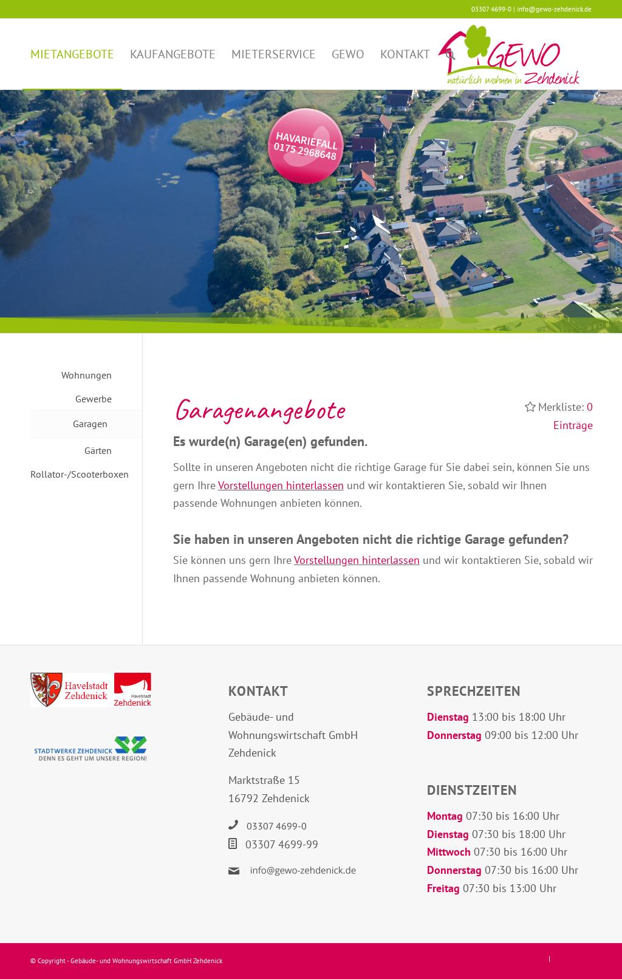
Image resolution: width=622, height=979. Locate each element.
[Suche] (450, 54)
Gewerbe (93, 399)
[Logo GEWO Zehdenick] (509, 54)
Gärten (98, 450)
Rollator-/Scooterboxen (71, 474)
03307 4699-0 (277, 826)
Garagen (90, 423)
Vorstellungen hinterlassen (281, 485)
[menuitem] (72, 54)
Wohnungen (86, 375)
